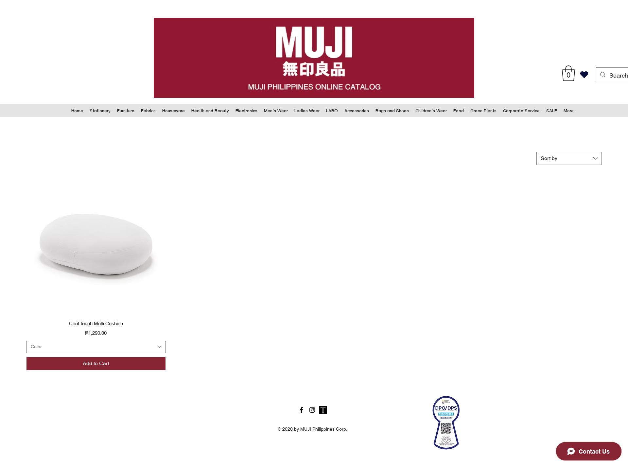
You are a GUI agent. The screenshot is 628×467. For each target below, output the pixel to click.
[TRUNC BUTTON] (323, 410)
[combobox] (569, 158)
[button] (568, 73)
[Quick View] (96, 244)
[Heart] (584, 74)
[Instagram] (312, 410)
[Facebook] (301, 410)
